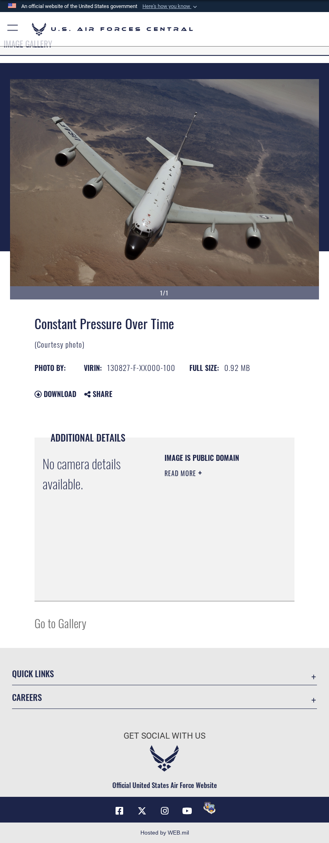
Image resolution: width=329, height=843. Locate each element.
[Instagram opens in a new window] (164, 811)
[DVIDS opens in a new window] (209, 808)
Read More (181, 473)
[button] (170, 6)
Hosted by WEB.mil (164, 832)
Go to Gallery (60, 622)
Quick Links (33, 673)
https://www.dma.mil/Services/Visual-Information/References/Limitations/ (213, 575)
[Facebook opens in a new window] (120, 811)
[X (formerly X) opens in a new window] (142, 811)
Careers (27, 697)
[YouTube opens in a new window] (187, 811)
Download (59, 394)
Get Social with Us (164, 736)
